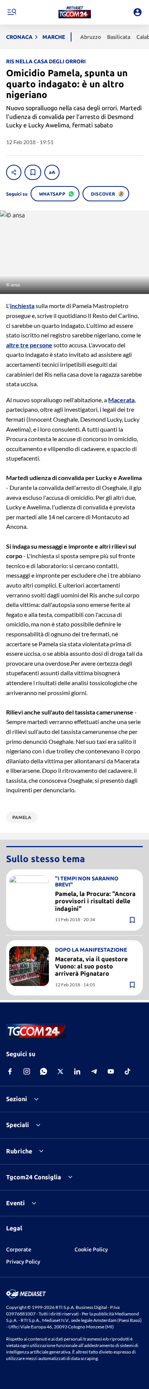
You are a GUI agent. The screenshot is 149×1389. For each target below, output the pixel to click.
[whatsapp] (43, 1071)
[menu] (11, 12)
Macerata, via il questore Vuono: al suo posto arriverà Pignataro (91, 966)
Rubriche (19, 1151)
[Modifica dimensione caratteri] (52, 172)
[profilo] (137, 12)
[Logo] (74, 12)
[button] (74, 12)
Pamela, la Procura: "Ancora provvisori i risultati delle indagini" (95, 901)
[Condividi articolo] (13, 172)
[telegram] (94, 1071)
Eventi (15, 1203)
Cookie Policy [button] (91, 1249)
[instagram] (27, 1071)
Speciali (17, 1124)
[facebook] (10, 1071)
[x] (60, 1071)
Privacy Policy (23, 1262)
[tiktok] (127, 1071)
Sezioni (16, 1098)
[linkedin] (77, 1071)
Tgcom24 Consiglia (33, 1177)
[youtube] (111, 1071)
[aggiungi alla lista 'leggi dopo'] (32, 172)
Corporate (18, 1249)
